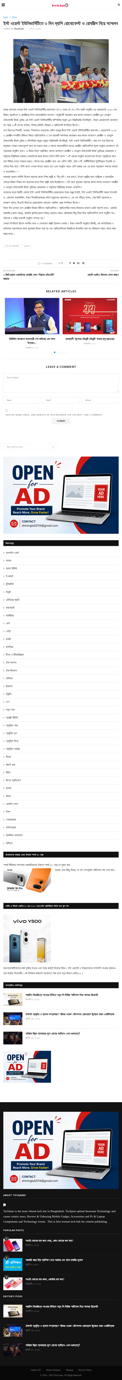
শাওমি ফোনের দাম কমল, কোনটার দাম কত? (45, 1279)
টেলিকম (9, 678)
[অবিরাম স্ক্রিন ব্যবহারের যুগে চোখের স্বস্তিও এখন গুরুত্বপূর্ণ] (12, 1038)
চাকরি (8, 639)
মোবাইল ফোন (12, 804)
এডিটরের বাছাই (12, 599)
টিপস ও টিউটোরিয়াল (15, 654)
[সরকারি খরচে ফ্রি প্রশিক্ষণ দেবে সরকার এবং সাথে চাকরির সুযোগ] (12, 1264)
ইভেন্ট (5, 17)
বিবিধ (8, 772)
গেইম (8, 631)
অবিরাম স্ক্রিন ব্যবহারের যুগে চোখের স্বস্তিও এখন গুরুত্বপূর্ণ (53, 1033)
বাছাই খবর (10, 764)
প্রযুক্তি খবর (12, 725)
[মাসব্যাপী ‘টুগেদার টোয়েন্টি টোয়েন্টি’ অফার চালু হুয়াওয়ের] (90, 316)
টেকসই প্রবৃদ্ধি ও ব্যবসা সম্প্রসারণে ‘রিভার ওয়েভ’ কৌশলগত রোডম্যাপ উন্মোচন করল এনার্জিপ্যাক (70, 1014)
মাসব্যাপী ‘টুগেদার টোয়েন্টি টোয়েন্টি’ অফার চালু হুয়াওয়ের (90, 339)
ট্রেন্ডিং (9, 694)
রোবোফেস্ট (27, 246)
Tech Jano (58, 1375)
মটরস (8, 796)
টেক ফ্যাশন (11, 662)
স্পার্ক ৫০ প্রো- (51, 864)
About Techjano (53, 1370)
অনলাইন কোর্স (12, 552)
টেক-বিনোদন (11, 670)
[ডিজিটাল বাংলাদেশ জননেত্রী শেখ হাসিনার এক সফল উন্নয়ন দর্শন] (32, 316)
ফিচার (14, 17)
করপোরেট (10, 607)
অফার (8, 560)
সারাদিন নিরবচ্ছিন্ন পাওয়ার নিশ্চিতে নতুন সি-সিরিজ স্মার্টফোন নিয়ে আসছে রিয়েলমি (62, 995)
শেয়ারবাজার (11, 819)
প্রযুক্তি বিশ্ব (12, 741)
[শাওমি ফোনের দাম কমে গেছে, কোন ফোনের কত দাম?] (12, 1245)
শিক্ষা (8, 811)
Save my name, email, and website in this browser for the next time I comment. (54, 414)
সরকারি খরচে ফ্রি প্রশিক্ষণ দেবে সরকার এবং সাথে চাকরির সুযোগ (54, 1260)
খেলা (8, 623)
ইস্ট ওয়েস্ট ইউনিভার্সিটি (12, 246)
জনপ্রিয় (9, 647)
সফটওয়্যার (11, 827)
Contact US (35, 1370)
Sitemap (69, 1370)
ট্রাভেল (9, 686)
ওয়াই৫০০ (76, 973)
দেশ (7, 701)
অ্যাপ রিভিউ (11, 568)
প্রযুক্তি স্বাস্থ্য (13, 748)
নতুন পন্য (10, 709)
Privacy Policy (85, 1370)
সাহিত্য (9, 843)
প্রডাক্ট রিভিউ (12, 717)
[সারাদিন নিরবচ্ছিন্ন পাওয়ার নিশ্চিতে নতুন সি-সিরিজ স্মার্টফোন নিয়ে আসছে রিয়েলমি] (12, 999)
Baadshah (19, 28)
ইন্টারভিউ (10, 584)
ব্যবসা (8, 788)
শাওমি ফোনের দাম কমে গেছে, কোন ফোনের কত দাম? (49, 1240)
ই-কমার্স (9, 576)
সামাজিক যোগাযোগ (14, 835)
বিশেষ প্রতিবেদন (13, 780)
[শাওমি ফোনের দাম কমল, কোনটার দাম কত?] (12, 1283)
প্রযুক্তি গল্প (11, 733)
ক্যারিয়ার (10, 615)
